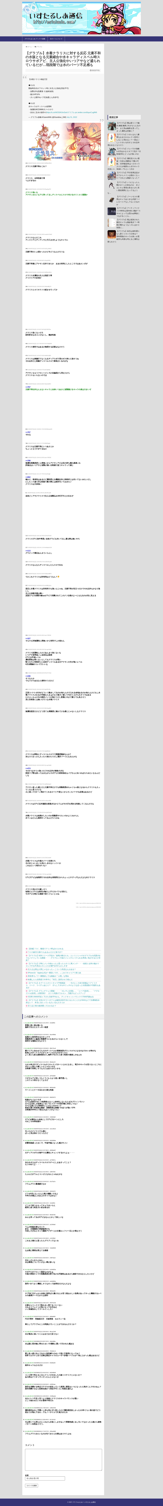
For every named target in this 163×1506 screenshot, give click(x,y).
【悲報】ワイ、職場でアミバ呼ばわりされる (45, 949)
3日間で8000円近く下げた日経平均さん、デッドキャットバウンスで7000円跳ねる (61, 997)
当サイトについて (56, 39)
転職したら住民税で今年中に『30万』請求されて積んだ (50, 979)
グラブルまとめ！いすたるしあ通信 (84, 1502)
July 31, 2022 (72, 117)
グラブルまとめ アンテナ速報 (35, 39)
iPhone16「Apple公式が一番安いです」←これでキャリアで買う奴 (54, 973)
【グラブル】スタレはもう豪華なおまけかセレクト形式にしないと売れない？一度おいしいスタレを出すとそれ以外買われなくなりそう (123, 140)
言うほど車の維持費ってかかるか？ (42, 1006)
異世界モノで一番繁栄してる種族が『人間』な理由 (48, 976)
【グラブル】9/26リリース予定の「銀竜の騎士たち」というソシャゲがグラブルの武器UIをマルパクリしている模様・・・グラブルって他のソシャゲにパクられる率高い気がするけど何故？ (63, 958)
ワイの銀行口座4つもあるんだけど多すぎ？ (45, 952)
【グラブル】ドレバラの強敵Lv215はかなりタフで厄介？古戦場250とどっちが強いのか (128, 151)
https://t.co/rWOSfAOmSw (56, 112)
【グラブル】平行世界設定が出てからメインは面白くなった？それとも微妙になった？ (127, 175)
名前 (27, 1475)
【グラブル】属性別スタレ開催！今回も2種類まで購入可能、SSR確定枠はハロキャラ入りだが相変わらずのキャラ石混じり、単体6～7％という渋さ (124, 163)
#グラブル (71, 112)
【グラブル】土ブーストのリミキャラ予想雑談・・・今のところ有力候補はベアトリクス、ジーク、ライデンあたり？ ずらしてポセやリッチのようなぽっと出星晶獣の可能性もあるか (63, 985)
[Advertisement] (63, 215)
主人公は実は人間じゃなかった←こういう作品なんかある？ (52, 969)
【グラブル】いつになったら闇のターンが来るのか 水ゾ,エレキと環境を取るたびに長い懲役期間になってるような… (124, 187)
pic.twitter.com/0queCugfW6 (86, 112)
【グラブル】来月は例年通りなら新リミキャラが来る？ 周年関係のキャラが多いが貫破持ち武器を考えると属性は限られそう (123, 236)
